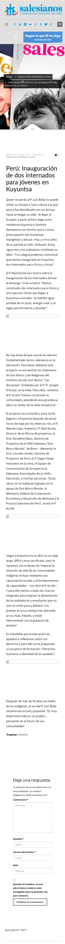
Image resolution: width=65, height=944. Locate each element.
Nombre (18, 838)
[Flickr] (30, 24)
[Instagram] (25, 24)
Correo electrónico (24, 852)
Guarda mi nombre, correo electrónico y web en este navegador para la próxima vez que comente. (30, 890)
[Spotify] (51, 24)
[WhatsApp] (35, 24)
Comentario (20, 799)
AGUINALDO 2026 (43, 37)
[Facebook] (14, 24)
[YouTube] (20, 24)
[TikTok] (40, 24)
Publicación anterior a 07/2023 (20, 157)
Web (15, 865)
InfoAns (23, 735)
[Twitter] (46, 24)
